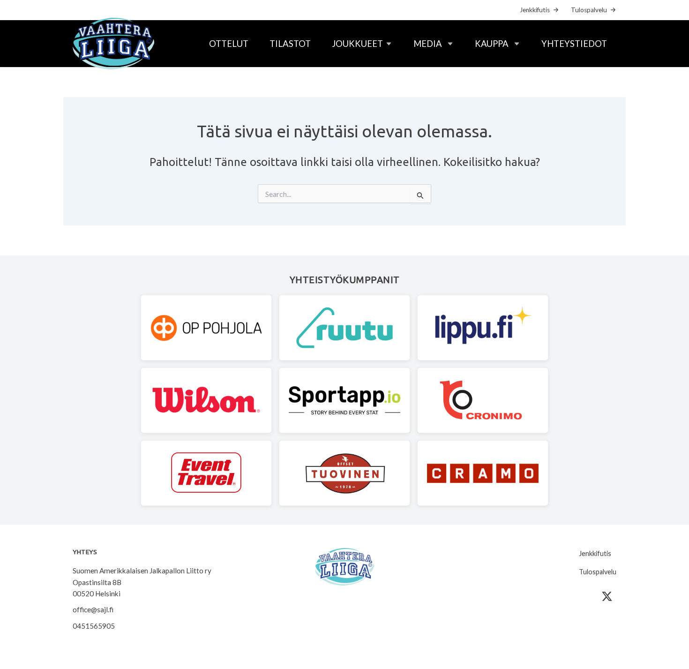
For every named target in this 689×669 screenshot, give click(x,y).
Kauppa (492, 43)
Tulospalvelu (589, 10)
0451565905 (94, 626)
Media (427, 43)
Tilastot (290, 43)
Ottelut (228, 43)
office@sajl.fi (93, 609)
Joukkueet (357, 43)
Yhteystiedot (574, 43)
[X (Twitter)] (607, 596)
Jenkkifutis (535, 10)
